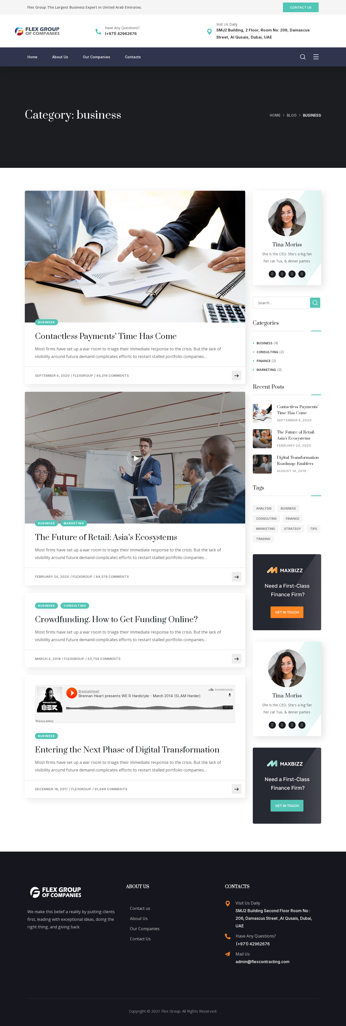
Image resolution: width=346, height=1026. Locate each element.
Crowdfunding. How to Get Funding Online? (116, 619)
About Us (60, 57)
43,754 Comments (104, 659)
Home (32, 57)
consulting (75, 605)
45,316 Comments (112, 375)
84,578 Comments (112, 576)
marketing (74, 523)
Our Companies (96, 57)
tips (313, 529)
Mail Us (243, 954)
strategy (292, 529)
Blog (292, 115)
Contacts (133, 57)
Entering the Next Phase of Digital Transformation (127, 750)
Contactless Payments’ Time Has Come (106, 336)
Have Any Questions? (122, 27)
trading (263, 539)
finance (264, 360)
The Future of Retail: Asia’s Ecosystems (106, 537)
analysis (264, 508)
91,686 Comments (110, 789)
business (46, 322)
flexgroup (83, 375)
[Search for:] (287, 302)
